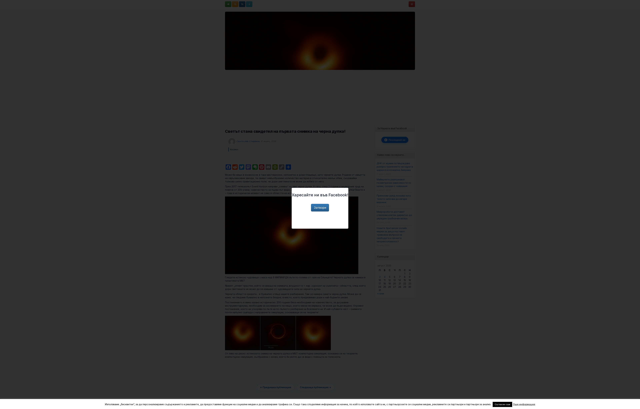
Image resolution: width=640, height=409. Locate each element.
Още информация (524, 404)
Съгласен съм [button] (502, 404)
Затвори (320, 207)
